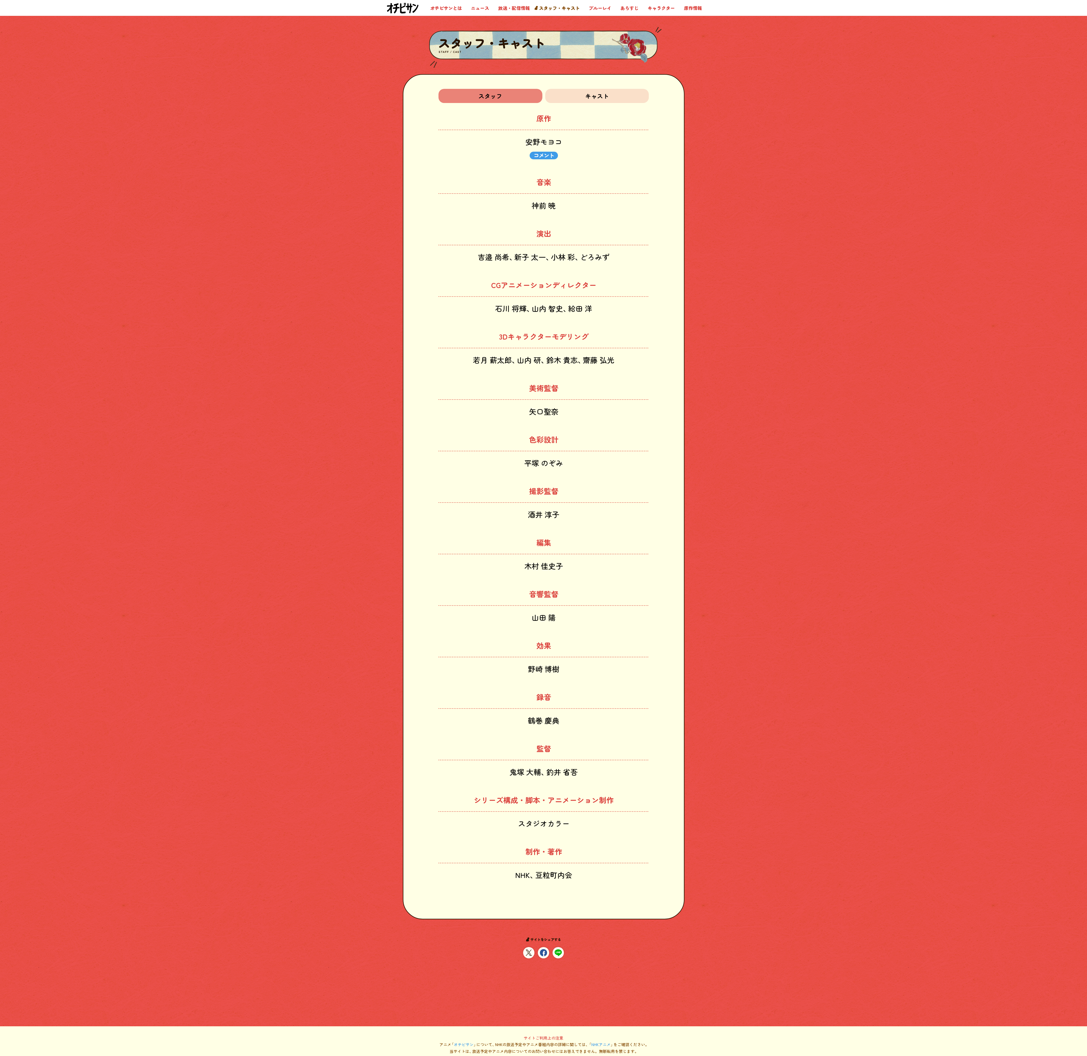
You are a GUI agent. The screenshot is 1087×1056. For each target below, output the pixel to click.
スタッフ (490, 96)
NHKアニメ (601, 1044)
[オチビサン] (403, 8)
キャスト (597, 96)
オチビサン (464, 1044)
